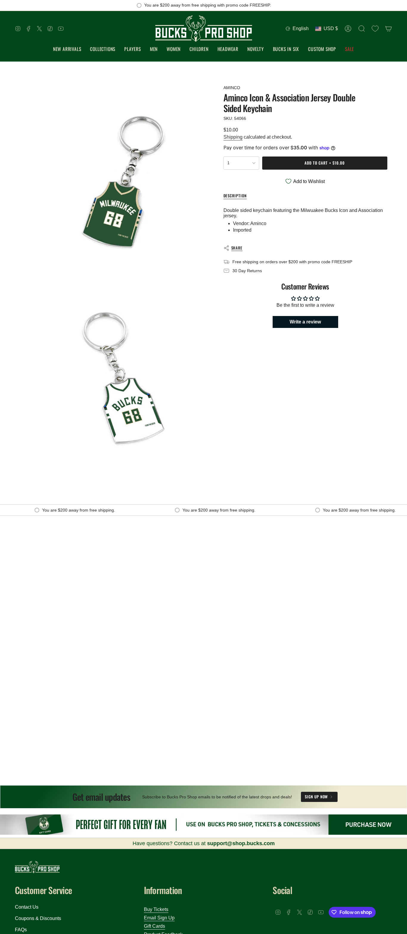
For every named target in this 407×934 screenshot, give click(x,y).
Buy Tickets (156, 909)
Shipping (233, 137)
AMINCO (231, 87)
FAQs (21, 929)
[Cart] (388, 29)
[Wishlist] (375, 28)
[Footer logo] (37, 867)
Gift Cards (154, 926)
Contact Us (26, 907)
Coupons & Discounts (38, 918)
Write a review (305, 321)
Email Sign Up (159, 917)
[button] (103, 49)
